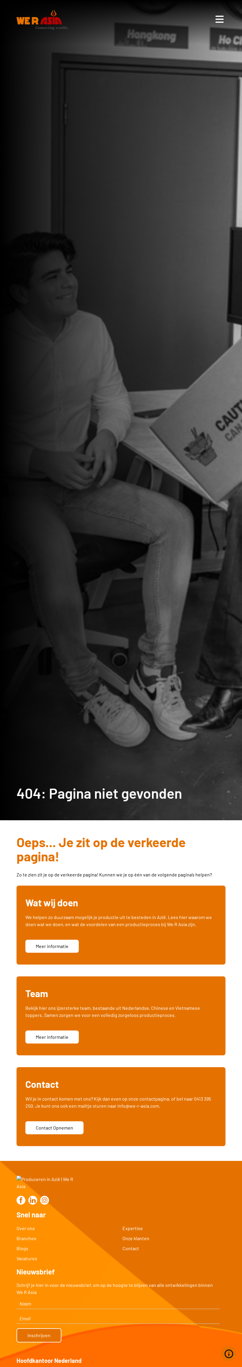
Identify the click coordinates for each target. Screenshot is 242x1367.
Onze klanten (135, 1238)
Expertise (132, 1228)
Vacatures (27, 1258)
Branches (26, 1238)
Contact (130, 1248)
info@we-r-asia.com (138, 1106)
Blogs (22, 1248)
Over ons (26, 1228)
